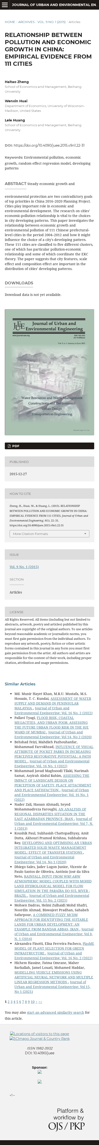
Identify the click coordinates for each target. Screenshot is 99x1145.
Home (10, 22)
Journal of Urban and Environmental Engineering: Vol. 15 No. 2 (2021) (51, 898)
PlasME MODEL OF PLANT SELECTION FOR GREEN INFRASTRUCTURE (54, 948)
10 (33, 1001)
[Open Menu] (5, 5)
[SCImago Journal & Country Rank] (40, 1039)
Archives (26, 22)
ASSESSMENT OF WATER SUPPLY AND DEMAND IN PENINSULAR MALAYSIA (52, 703)
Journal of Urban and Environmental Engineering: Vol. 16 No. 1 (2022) (51, 763)
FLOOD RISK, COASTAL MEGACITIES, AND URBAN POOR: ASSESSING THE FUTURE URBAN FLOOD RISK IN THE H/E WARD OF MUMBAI (51, 724)
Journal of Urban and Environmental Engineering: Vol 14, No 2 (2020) (53, 734)
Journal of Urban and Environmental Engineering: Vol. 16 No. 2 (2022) (53, 710)
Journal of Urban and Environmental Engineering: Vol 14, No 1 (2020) (44, 859)
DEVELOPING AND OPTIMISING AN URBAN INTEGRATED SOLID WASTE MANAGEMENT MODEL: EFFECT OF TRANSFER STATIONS (53, 847)
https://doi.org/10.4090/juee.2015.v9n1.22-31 (49, 145)
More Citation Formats (30, 534)
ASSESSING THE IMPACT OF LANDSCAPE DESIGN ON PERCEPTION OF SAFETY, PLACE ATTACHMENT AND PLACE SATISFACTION (52, 782)
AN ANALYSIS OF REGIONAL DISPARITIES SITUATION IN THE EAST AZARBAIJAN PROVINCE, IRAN (50, 814)
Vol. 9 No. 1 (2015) (51, 22)
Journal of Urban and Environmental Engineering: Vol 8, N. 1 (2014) (53, 934)
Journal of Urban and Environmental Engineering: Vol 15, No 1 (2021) (52, 987)
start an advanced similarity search (55, 1012)
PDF (15, 446)
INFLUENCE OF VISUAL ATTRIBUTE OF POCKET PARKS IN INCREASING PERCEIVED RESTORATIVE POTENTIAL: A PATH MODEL (53, 753)
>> (40, 1001)
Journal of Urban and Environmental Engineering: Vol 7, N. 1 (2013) (53, 823)
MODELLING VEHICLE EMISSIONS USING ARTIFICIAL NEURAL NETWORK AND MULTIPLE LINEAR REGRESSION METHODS (53, 977)
